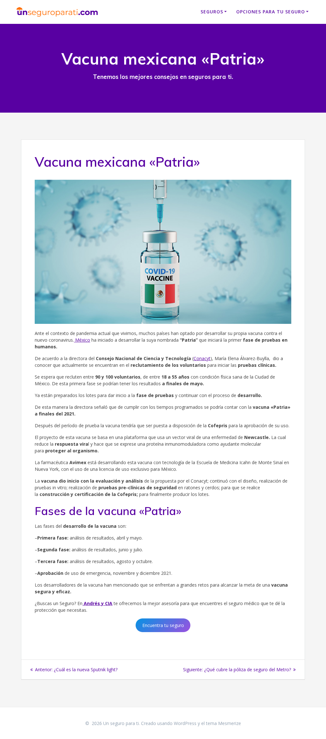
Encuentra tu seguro (163, 625)
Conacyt (202, 358)
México (82, 340)
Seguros (212, 12)
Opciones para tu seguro (270, 12)
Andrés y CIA (97, 603)
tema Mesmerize (223, 723)
